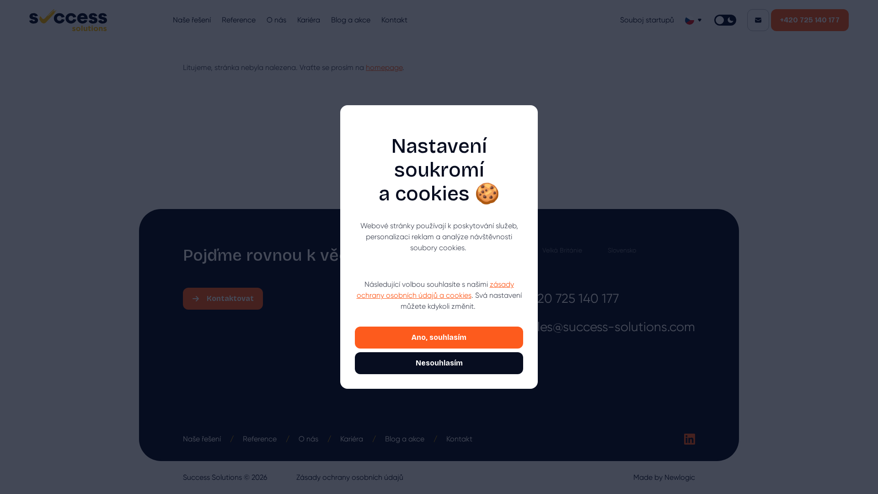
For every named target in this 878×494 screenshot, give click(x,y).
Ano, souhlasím (439, 337)
